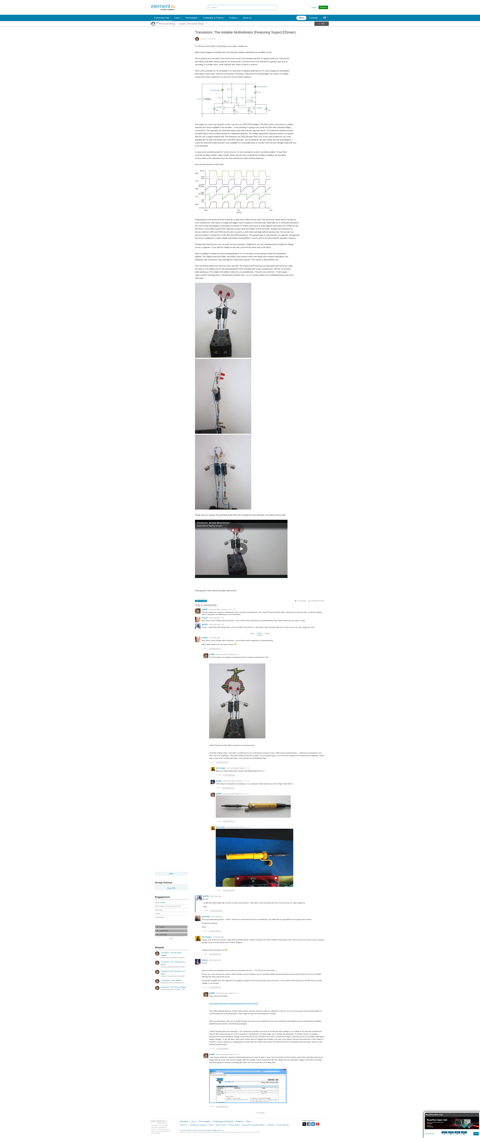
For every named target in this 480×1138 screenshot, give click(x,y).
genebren (206, 917)
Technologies (204, 1121)
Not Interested (429, 1133)
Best (259, 633)
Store (248, 1121)
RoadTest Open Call (434, 1115)
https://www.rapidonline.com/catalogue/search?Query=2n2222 (233, 1003)
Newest (267, 633)
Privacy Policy (234, 1125)
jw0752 (205, 624)
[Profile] (324, 18)
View (476, 1133)
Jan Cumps (221, 768)
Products (240, 1121)
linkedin (313, 1124)
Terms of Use (221, 1125)
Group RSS (171, 888)
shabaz (219, 781)
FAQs (211, 1125)
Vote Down (207, 649)
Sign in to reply (201, 601)
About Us (183, 1125)
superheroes (163, 931)
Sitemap (270, 1125)
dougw (229, 609)
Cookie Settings (282, 1125)
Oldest (252, 633)
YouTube (317, 1124)
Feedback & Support (198, 1125)
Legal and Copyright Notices (253, 1125)
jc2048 (162, 903)
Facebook (308, 1124)
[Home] (163, 7)
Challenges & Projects (223, 1121)
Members (184, 1121)
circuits (162, 927)
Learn (193, 1121)
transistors (163, 935)
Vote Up (203, 649)
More (157, 23)
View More (261, 1113)
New (323, 24)
